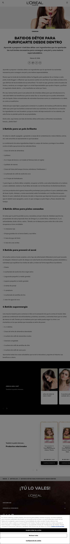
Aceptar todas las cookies (33, 530)
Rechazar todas (33, 535)
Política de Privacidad (57, 526)
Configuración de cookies (33, 540)
